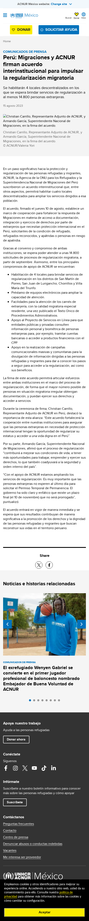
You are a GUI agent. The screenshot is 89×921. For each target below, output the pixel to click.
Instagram (15, 768)
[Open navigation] (5, 15)
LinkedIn (53, 768)
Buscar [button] (68, 17)
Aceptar (45, 912)
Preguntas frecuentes (18, 824)
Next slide (81, 624)
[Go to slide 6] (52, 701)
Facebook (5, 768)
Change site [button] (59, 4)
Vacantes (9, 850)
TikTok (44, 768)
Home (7, 41)
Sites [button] (83, 17)
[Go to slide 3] (39, 701)
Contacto (9, 830)
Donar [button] (76, 17)
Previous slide (7, 624)
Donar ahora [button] (16, 739)
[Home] (24, 16)
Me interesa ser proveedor (22, 857)
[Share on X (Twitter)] (38, 565)
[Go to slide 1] (31, 701)
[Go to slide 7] (56, 701)
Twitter (25, 768)
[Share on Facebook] (49, 565)
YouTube (34, 768)
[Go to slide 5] (48, 701)
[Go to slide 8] (60, 701)
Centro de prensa (15, 837)
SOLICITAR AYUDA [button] (61, 29)
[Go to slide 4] (43, 701)
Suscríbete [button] (15, 802)
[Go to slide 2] (35, 701)
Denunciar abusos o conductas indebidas (32, 844)
